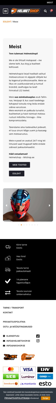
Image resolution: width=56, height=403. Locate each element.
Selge (45, 398)
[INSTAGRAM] (38, 341)
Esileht (7, 21)
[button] (5, 11)
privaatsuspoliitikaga (17, 398)
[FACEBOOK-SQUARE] (38, 336)
